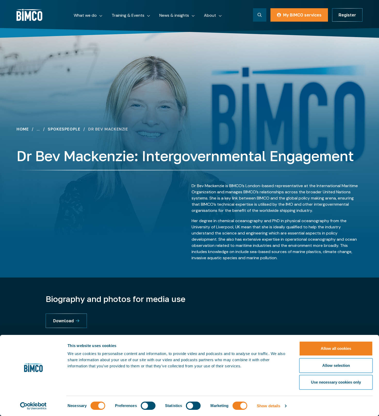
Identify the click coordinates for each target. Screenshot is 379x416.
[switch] (148, 406)
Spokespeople (64, 129)
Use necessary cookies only (336, 382)
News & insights (174, 15)
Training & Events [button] (128, 15)
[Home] (29, 15)
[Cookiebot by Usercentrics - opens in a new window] (33, 406)
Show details (268, 406)
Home (23, 129)
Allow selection (336, 365)
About (210, 15)
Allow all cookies (336, 348)
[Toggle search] (259, 15)
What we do (85, 15)
